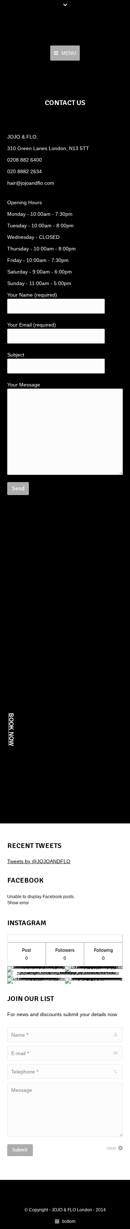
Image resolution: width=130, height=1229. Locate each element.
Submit (19, 1150)
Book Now (11, 729)
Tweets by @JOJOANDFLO (38, 861)
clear (111, 1148)
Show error (18, 902)
